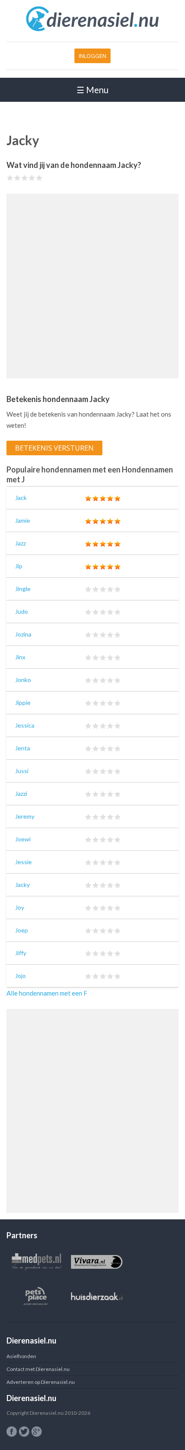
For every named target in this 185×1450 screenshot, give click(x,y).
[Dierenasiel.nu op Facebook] (11, 1431)
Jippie (23, 702)
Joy (19, 907)
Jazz (20, 543)
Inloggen (92, 56)
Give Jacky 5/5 (39, 177)
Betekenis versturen (54, 448)
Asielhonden (21, 1356)
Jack (21, 497)
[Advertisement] (92, 286)
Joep (21, 930)
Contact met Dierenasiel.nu (38, 1369)
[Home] (92, 30)
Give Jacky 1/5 (10, 177)
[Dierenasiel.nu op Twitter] (24, 1431)
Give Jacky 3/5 (24, 177)
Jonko (23, 679)
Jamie (22, 520)
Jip (18, 566)
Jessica (24, 725)
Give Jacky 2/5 (17, 177)
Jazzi (21, 793)
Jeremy (24, 816)
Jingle (23, 588)
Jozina (23, 634)
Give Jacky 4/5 (32, 177)
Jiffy (20, 953)
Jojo (20, 975)
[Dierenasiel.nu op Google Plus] (36, 1431)
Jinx (20, 657)
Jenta (22, 748)
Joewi (23, 839)
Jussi (21, 770)
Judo (21, 611)
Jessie (23, 861)
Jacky (22, 884)
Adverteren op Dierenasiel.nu (40, 1382)
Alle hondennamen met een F (46, 993)
